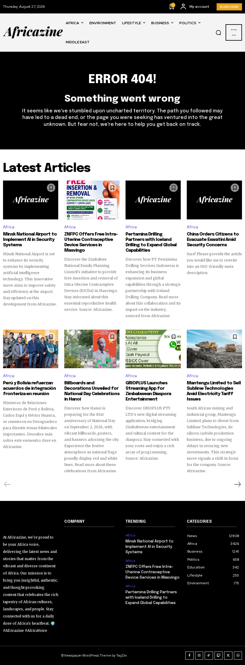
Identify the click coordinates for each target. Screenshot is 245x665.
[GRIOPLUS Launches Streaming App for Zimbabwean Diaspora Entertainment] (153, 349)
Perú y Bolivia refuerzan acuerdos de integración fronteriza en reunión (29, 388)
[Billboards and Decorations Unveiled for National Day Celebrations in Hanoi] (92, 349)
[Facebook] (189, 656)
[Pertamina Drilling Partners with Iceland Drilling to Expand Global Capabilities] (153, 200)
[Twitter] (228, 656)
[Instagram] (199, 656)
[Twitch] (219, 656)
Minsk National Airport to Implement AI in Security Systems (30, 239)
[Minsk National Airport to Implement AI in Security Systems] (30, 200)
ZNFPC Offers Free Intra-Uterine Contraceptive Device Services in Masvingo (91, 242)
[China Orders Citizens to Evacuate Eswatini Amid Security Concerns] (214, 200)
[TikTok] (209, 656)
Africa (8, 227)
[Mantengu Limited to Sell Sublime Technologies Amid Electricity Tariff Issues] (214, 349)
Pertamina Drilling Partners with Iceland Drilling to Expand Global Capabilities (151, 242)
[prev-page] (7, 484)
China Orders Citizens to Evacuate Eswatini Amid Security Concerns (213, 239)
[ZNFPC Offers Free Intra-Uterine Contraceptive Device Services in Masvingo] (92, 200)
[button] (218, 32)
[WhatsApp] (238, 656)
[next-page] (237, 484)
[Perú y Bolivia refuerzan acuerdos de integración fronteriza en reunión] (30, 349)
